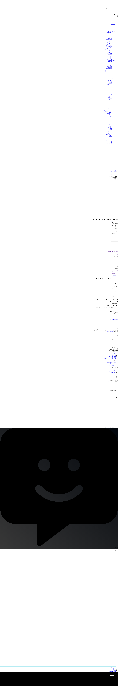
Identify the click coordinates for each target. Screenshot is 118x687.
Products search (114, 8)
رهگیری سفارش (112, 153)
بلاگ (115, 170)
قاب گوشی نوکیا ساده (108, 111)
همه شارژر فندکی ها (109, 53)
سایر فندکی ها (110, 51)
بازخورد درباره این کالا (114, 174)
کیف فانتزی (110, 132)
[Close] (3, 3)
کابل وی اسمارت (109, 36)
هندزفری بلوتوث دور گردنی (108, 70)
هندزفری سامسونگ (109, 68)
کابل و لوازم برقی (110, 31)
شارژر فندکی (110, 50)
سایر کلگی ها (110, 38)
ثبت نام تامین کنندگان (112, 371)
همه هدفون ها (110, 64)
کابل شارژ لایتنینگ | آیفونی (108, 34)
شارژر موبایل (110, 47)
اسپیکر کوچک (110, 83)
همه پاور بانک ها (109, 59)
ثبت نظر (116, 312)
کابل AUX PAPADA (109, 45)
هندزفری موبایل (109, 65)
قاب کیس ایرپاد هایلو (109, 116)
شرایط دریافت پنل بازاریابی (111, 362)
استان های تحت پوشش (112, 363)
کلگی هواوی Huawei (109, 41)
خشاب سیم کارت (109, 141)
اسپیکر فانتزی (110, 82)
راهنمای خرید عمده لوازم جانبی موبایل (110, 358)
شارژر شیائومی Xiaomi (108, 49)
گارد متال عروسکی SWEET (107, 110)
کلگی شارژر (110, 37)
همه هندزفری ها (109, 66)
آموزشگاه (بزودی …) (112, 365)
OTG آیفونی (110, 96)
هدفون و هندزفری (111, 60)
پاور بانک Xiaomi (109, 56)
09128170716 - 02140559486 (113, 329)
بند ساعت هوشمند (109, 145)
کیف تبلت (110, 109)
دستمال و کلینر (110, 133)
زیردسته (111, 79)
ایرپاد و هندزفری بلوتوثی (108, 71)
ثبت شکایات (114, 355)
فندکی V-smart (110, 52)
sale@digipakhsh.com (110, 331)
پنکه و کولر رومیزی (109, 140)
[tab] (58, 275)
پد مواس (110, 135)
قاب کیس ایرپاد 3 (109, 114)
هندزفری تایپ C (109, 67)
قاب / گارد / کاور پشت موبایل (108, 108)
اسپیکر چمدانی (110, 80)
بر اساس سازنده (109, 85)
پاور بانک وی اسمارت (109, 58)
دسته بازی (110, 136)
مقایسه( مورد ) (115, 319)
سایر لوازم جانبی (110, 123)
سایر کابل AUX (109, 44)
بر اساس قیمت (109, 87)
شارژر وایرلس (110, 54)
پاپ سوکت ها (110, 127)
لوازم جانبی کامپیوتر (109, 134)
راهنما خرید (114, 169)
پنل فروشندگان (113, 372)
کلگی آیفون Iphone (109, 39)
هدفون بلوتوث (110, 61)
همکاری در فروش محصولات (111, 370)
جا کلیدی (110, 129)
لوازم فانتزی (110, 125)
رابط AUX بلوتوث (109, 43)
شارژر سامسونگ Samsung (108, 48)
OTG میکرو (110, 98)
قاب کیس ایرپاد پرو (109, 115)
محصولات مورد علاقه (112, 356)
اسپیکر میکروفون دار (109, 84)
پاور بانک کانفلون (109, 57)
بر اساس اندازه (110, 86)
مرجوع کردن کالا (113, 357)
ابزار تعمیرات (110, 138)
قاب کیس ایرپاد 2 (109, 113)
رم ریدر (111, 101)
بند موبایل (110, 128)
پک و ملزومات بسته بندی (108, 131)
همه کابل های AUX (109, 46)
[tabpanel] (59, 680)
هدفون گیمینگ (110, 63)
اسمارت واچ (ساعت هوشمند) (107, 139)
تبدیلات (112, 94)
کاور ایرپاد (110, 112)
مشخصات (114, 275)
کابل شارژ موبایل (109, 32)
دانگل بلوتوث (110, 100)
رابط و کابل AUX (109, 42)
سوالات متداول (113, 353)
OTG (111, 95)
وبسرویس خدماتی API (112, 364)
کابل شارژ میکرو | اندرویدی (108, 35)
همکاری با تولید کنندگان (112, 369)
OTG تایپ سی (110, 97)
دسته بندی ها (113, 24)
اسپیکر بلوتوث (110, 78)
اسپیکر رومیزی (109, 81)
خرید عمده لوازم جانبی (112, 171)
